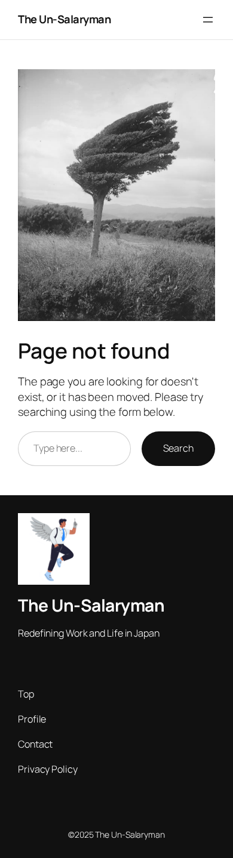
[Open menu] (208, 20)
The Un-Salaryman (64, 19)
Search (178, 448)
